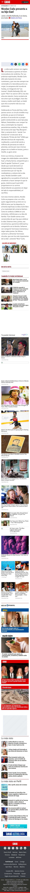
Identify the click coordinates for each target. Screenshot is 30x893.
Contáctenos (8, 873)
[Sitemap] (25, 848)
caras (15, 662)
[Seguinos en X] (13, 848)
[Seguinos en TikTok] (17, 848)
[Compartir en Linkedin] (23, 64)
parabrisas (15, 688)
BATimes (18, 857)
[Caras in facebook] (9, 848)
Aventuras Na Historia (10, 864)
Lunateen (11, 857)
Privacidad (17, 873)
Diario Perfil (7, 852)
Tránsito (22, 876)
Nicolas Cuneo (5, 271)
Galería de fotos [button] (16, 18)
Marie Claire (22, 852)
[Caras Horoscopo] (15, 835)
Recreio (16, 867)
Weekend (14, 855)
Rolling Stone (22, 864)
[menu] (2, 2)
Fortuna (7, 855)
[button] (15, 30)
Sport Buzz (9, 867)
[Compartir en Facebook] (12, 64)
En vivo (26, 2)
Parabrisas (22, 855)
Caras (16, 862)
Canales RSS (9, 871)
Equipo (24, 873)
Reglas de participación (12, 876)
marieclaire (15, 636)
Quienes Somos (19, 871)
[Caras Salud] (15, 828)
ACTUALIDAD (4, 6)
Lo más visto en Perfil (11, 781)
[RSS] (21, 848)
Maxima (22, 867)
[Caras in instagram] (5, 848)
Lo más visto (7, 738)
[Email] (27, 64)
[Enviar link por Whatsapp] (19, 64)
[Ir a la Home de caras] (7, 3)
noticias (15, 610)
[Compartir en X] (15, 64)
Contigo (22, 862)
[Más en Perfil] (10, 605)
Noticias (15, 852)
